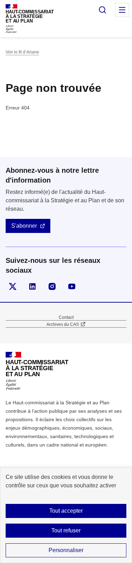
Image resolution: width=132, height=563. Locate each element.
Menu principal (122, 10)
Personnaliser (66, 550)
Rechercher (102, 10)
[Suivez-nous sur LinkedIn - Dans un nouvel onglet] (32, 286)
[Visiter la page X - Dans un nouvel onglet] (13, 286)
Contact (66, 317)
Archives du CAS (62, 324)
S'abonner (24, 226)
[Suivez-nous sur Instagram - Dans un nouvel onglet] (52, 286)
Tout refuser (66, 530)
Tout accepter (66, 511)
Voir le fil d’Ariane (22, 52)
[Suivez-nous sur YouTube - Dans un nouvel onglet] (72, 286)
